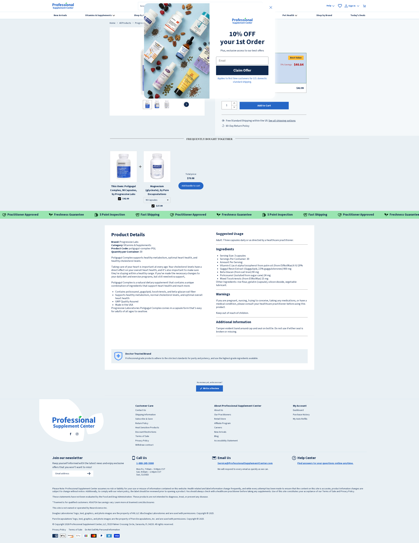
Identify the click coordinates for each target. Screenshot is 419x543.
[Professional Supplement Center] (63, 6)
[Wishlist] (340, 6)
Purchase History (301, 414)
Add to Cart (264, 105)
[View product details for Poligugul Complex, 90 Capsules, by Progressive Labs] (123, 166)
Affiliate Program (222, 423)
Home (112, 23)
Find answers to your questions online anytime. (325, 463)
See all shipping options (282, 120)
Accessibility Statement (226, 440)
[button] (157, 200)
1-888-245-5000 (145, 463)
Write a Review (213, 389)
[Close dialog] (271, 7)
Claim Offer (242, 70)
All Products (125, 23)
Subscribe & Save (144, 419)
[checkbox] (119, 198)
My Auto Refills (300, 419)
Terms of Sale (142, 436)
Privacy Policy (142, 440)
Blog (216, 436)
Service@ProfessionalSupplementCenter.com (245, 463)
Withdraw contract (144, 445)
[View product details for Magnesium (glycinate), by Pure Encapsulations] (157, 166)
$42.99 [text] (125, 198)
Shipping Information (145, 414)
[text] (209, 138)
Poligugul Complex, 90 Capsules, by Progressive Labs (123, 190)
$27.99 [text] (159, 206)
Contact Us (140, 410)
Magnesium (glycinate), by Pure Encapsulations (157, 190)
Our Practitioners (222, 414)
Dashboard (298, 410)
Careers (218, 427)
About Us (218, 410)
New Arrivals (220, 432)
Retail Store (220, 419)
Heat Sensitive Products (147, 427)
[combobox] (157, 200)
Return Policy (141, 423)
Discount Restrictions (145, 432)
